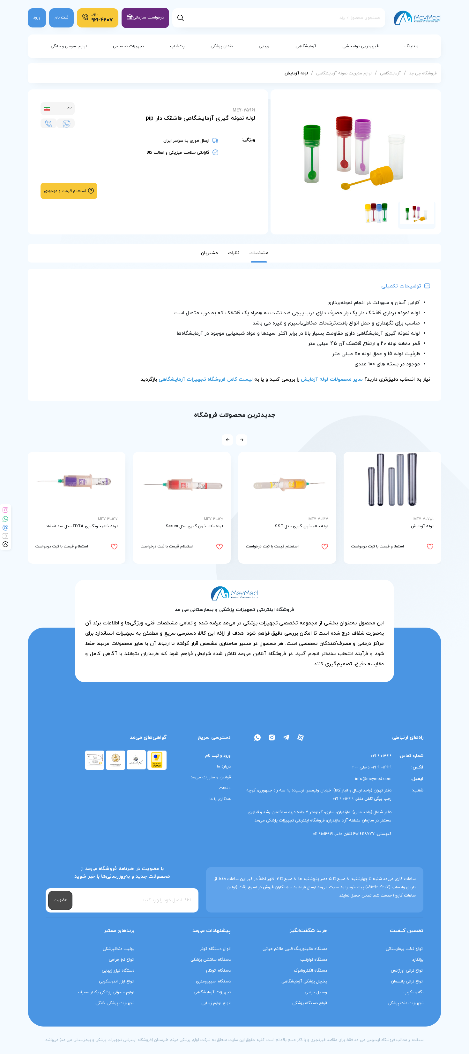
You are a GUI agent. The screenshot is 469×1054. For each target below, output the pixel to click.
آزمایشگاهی (390, 73)
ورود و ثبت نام (218, 756)
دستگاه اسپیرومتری (213, 981)
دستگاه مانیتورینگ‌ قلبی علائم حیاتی (295, 949)
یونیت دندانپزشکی (118, 949)
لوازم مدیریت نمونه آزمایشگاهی (343, 73)
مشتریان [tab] (209, 253)
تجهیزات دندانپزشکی (405, 1003)
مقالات (225, 788)
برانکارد (417, 960)
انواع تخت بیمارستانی (404, 949)
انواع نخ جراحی (121, 960)
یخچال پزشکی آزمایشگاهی (304, 981)
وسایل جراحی (316, 992)
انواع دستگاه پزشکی (309, 1003)
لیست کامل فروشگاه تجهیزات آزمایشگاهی (206, 379)
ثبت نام (61, 17)
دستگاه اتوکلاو (218, 971)
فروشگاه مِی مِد (422, 73)
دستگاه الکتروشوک (310, 971)
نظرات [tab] (233, 253)
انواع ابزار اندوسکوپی (116, 981)
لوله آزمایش (296, 73)
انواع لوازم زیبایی (216, 1003)
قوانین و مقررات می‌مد (211, 777)
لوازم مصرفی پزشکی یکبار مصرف (106, 992)
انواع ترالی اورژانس (407, 971)
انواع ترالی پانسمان (407, 981)
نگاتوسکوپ (413, 992)
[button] (241, 440)
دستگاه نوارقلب (313, 960)
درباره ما (224, 766)
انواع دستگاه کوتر (215, 949)
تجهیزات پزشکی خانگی (114, 1003)
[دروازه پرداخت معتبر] (156, 759)
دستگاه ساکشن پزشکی (210, 960)
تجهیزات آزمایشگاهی (212, 992)
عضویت (60, 900)
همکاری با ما (220, 799)
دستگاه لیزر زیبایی (118, 971)
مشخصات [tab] (258, 253)
